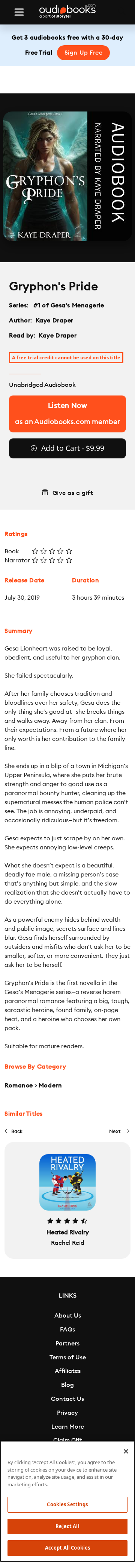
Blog (67, 1385)
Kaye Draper (55, 320)
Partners (68, 1344)
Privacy (67, 1413)
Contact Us (67, 1399)
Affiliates (68, 1371)
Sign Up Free (83, 53)
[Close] (126, 1451)
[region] (67, 1501)
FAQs (67, 1330)
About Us (67, 1316)
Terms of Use (68, 1357)
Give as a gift (72, 493)
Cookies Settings (67, 1504)
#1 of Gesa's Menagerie (69, 305)
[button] (13, 1131)
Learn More (67, 1427)
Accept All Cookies (67, 1547)
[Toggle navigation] (19, 12)
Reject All (67, 1526)
